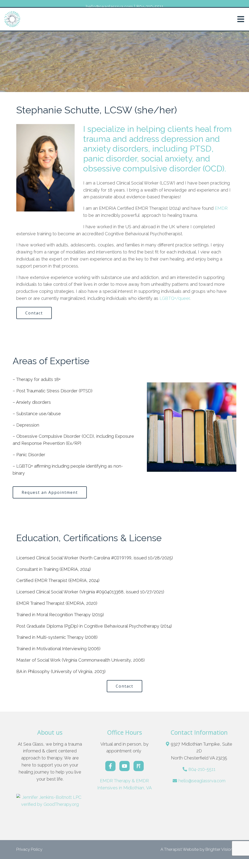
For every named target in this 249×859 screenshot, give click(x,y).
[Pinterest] (138, 766)
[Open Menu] (240, 19)
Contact (34, 313)
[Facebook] (110, 766)
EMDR (221, 208)
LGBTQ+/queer (175, 298)
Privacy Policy (29, 849)
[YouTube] (124, 766)
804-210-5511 (201, 769)
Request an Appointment (50, 492)
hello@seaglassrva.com (201, 780)
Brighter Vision (219, 849)
